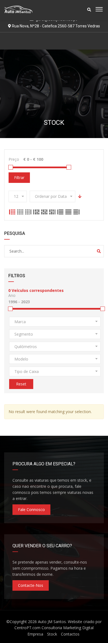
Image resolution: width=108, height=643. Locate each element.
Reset (21, 384)
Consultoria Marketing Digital (68, 627)
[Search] (99, 251)
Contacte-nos (30, 585)
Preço (14, 159)
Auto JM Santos (52, 621)
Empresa (35, 634)
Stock (52, 634)
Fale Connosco (31, 509)
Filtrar (19, 177)
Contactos (70, 634)
